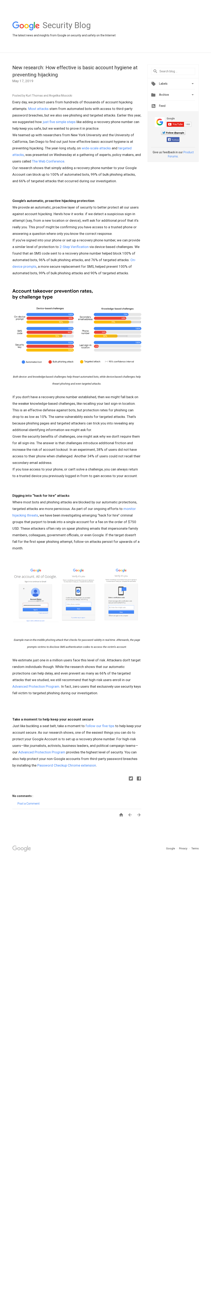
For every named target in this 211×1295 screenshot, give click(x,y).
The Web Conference (48, 161)
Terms (195, 848)
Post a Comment (29, 803)
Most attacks (38, 109)
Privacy (183, 848)
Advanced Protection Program (35, 686)
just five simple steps (59, 122)
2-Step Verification (74, 247)
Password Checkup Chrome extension (66, 765)
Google (171, 848)
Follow (175, 140)
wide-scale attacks (96, 148)
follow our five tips (100, 726)
